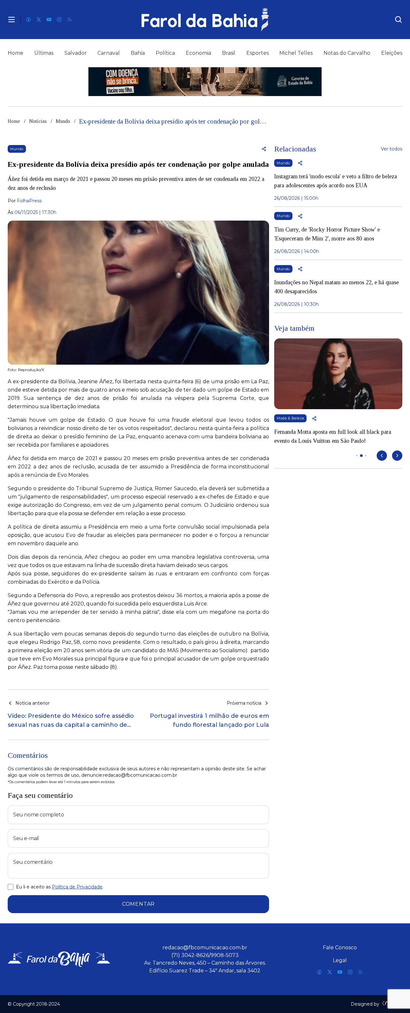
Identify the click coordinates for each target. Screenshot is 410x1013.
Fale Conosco (340, 947)
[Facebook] (28, 19)
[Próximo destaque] (397, 455)
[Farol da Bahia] (205, 19)
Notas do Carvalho (347, 53)
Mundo (63, 121)
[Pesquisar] (398, 19)
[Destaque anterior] (382, 455)
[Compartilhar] (264, 149)
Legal (340, 960)
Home (15, 53)
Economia (198, 53)
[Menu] (11, 19)
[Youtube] (49, 19)
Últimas (43, 53)
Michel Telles (296, 53)
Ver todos (391, 149)
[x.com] (38, 19)
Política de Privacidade (77, 887)
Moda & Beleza (290, 418)
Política (165, 53)
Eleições (391, 53)
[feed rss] (69, 19)
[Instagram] (59, 19)
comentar (138, 904)
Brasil (228, 53)
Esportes (257, 53)
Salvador (75, 53)
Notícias (38, 121)
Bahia (138, 53)
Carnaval (108, 53)
